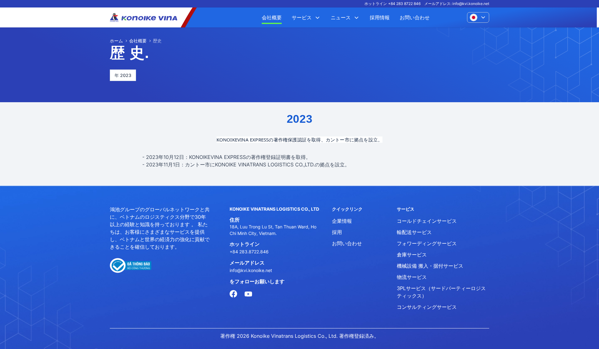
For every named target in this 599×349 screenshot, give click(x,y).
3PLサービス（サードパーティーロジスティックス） (441, 292)
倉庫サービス (412, 254)
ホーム (116, 40)
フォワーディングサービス (427, 243)
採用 (337, 232)
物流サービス (412, 277)
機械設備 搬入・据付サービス (430, 266)
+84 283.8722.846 (249, 251)
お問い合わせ (347, 243)
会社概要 (138, 40)
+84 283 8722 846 (404, 3)
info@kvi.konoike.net (470, 3)
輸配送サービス (414, 232)
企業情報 (342, 221)
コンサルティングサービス (427, 307)
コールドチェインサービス (427, 221)
